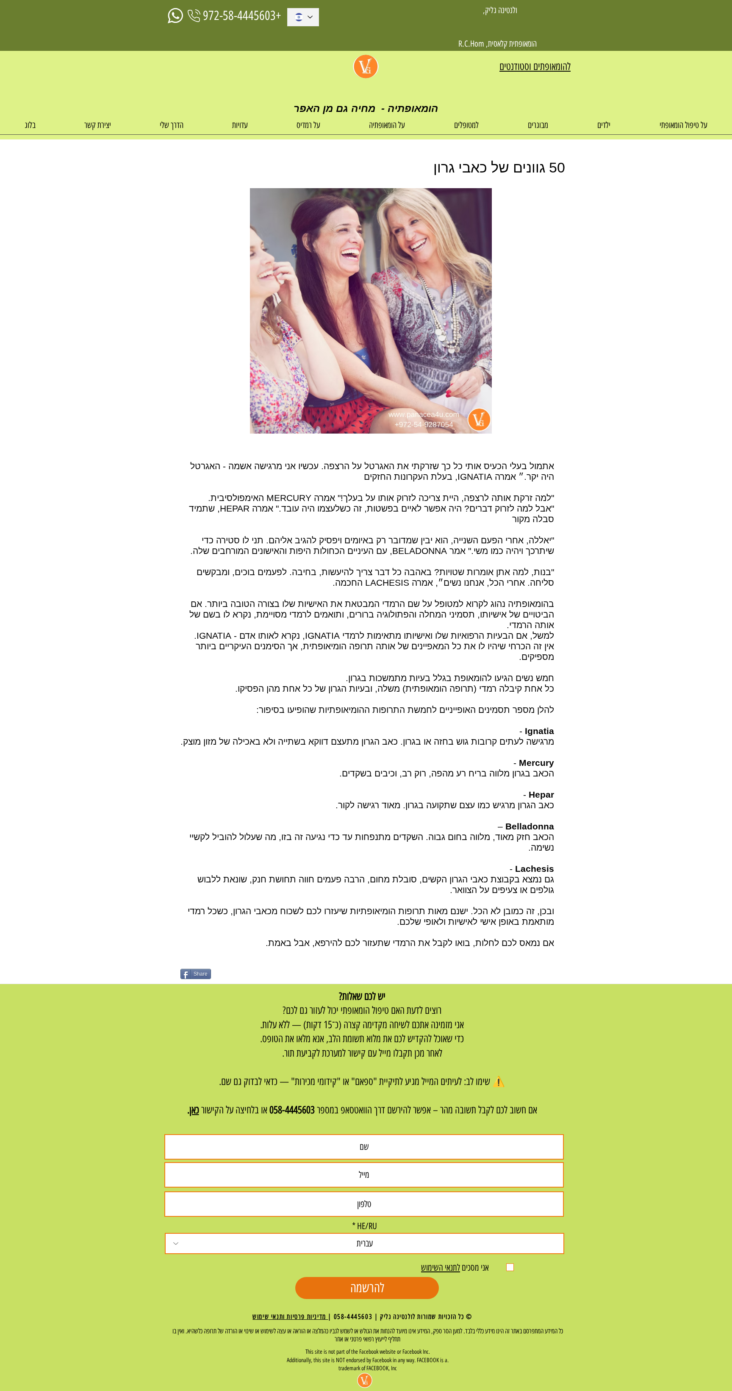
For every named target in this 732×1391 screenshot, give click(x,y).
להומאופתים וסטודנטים (535, 66)
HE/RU (367, 1225)
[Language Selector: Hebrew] (303, 17)
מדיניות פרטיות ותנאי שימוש (290, 1317)
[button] (683, 128)
